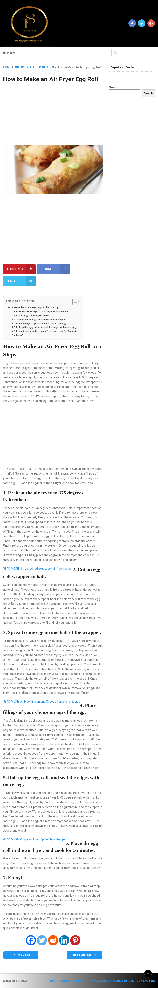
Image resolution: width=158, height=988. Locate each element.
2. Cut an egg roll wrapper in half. (32, 315)
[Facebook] (31, 940)
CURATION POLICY (73, 980)
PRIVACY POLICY (100, 980)
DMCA (54, 980)
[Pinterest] (75, 940)
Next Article (83, 955)
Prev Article (22, 955)
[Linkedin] (64, 940)
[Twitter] (42, 940)
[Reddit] (53, 940)
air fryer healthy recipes (34, 67)
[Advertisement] (53, 114)
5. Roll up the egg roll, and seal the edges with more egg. (45, 327)
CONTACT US (145, 980)
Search (114, 87)
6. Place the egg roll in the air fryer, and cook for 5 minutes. (46, 331)
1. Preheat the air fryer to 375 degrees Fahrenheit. (41, 311)
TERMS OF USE (124, 980)
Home (7, 67)
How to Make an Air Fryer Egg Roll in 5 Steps (34, 307)
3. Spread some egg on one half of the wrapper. (40, 319)
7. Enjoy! (18, 335)
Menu (11, 52)
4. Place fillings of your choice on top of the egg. (40, 323)
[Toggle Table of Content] (74, 301)
